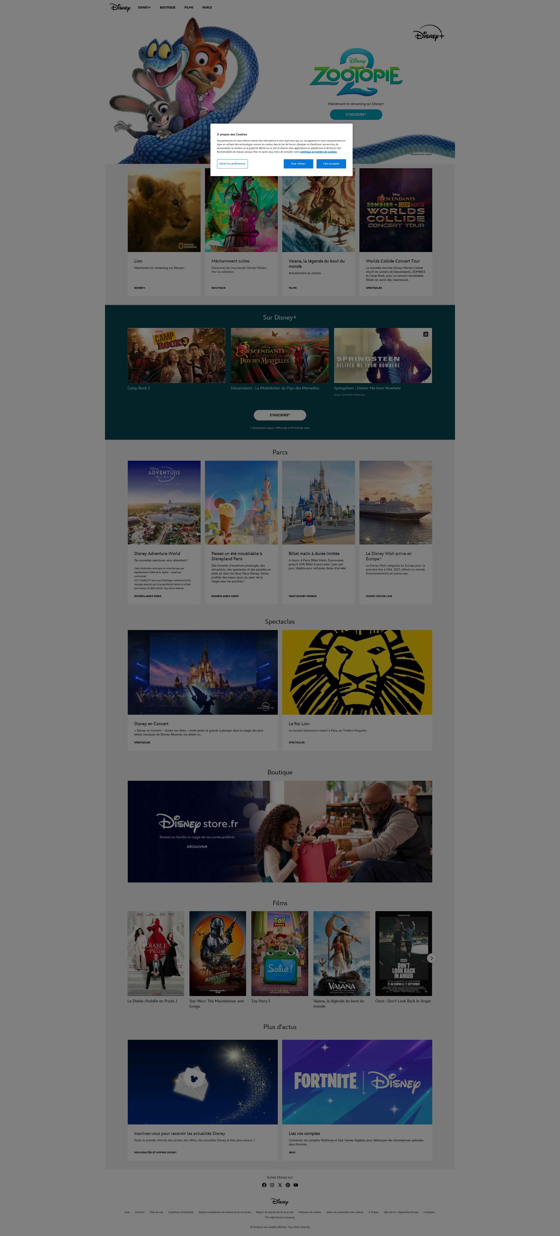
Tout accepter (331, 163)
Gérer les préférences (232, 163)
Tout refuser (298, 163)
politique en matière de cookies (318, 152)
